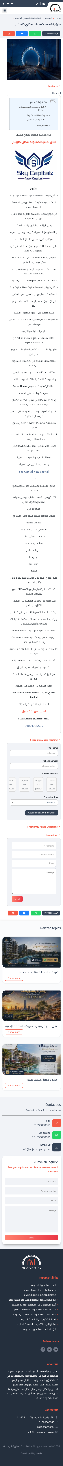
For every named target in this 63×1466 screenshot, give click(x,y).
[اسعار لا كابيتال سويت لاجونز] (31, 1074)
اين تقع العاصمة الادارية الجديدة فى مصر (35, 1309)
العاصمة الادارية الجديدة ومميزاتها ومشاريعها (32, 1299)
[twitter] (8, 3)
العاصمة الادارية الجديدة (43, 1285)
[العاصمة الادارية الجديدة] (31, 1267)
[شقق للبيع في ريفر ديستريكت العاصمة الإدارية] (31, 1020)
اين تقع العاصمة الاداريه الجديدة (39, 1329)
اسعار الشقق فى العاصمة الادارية (38, 1319)
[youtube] (12, 3)
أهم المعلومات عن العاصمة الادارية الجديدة (34, 1304)
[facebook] (3, 3)
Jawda (39, 1453)
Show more (14, 978)
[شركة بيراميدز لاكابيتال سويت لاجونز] (31, 966)
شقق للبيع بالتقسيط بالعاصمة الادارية (36, 1324)
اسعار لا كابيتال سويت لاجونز (42, 1079)
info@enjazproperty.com (36, 1147)
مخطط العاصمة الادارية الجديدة (40, 1294)
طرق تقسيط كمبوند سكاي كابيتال (31, 108)
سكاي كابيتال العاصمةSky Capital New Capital (34, 287)
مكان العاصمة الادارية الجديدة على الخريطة (34, 1314)
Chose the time (51, 797)
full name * (53, 748)
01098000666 (50, 33)
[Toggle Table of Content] (51, 101)
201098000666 (41, 1135)
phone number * (50, 761)
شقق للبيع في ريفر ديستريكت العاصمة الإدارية (31, 1025)
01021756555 (41, 125)
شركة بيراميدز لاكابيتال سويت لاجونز (38, 972)
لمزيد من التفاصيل (34, 119)
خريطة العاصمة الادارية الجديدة (40, 1290)
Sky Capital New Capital (37, 115)
